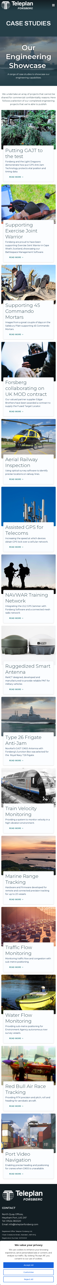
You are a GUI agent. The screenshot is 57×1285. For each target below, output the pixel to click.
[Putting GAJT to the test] (28, 129)
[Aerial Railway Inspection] (28, 438)
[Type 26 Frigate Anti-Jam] (28, 716)
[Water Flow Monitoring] (28, 994)
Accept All (28, 1265)
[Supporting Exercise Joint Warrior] (28, 204)
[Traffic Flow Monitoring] (28, 926)
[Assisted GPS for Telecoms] (28, 506)
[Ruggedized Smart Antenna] (28, 645)
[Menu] (53, 5)
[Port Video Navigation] (28, 1133)
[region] (28, 1263)
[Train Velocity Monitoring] (28, 787)
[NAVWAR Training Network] (28, 574)
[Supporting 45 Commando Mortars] (28, 284)
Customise (28, 1272)
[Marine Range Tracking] (28, 855)
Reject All (28, 1279)
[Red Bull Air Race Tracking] (28, 1065)
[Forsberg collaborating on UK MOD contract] (28, 361)
